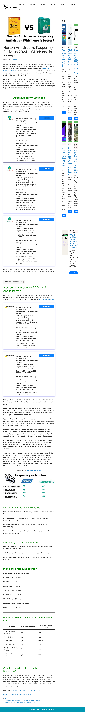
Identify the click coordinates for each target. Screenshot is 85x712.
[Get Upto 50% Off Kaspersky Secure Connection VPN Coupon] (9, 118)
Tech (75, 47)
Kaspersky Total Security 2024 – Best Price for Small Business (22, 700)
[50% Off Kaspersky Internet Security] (9, 219)
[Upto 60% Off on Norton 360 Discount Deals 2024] (9, 356)
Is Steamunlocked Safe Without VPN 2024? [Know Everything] (70, 161)
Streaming (65, 144)
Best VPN (21, 4)
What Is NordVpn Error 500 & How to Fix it (70, 58)
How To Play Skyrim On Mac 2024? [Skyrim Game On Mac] (76, 161)
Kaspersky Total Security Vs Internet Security (18, 694)
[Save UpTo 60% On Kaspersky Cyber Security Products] (9, 168)
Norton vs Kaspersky (46, 299)
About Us (72, 4)
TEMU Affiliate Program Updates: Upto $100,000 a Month (73, 241)
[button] (19, 9)
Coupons (32, 4)
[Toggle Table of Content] (21, 281)
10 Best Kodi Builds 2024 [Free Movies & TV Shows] (64, 157)
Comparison (8, 699)
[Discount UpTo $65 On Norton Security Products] (9, 307)
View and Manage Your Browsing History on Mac (64, 58)
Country (53, 4)
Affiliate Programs (72, 231)
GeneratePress (51, 709)
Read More (64, 112)
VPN (63, 47)
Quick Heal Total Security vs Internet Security (26, 690)
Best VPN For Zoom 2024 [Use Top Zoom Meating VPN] (21, 702)
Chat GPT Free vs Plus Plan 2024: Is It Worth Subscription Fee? (76, 62)
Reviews (42, 4)
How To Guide (76, 145)
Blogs (62, 4)
